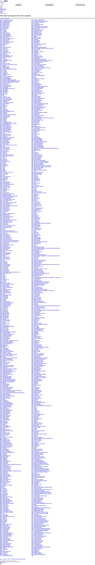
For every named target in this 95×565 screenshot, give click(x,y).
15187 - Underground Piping (36, 242)
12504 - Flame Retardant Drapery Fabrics (38, 127)
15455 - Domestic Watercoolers (36, 275)
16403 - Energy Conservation (36, 440)
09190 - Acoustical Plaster (4, 508)
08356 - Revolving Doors (4, 462)
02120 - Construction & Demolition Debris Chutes (8, 68)
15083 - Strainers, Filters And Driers (37, 186)
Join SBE (1, 12)
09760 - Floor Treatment (35, 25)
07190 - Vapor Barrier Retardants (5, 378)
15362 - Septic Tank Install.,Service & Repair (38, 260)
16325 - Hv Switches (34, 432)
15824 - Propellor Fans (35, 341)
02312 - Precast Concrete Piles (5, 97)
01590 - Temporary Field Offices (5, 52)
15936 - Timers (33, 386)
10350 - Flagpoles (34, 73)
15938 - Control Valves (35, 388)
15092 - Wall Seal (34, 190)
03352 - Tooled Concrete (4, 223)
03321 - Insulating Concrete (4, 215)
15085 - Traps (33, 188)
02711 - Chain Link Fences (4, 151)
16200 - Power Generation (35, 427)
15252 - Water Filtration (35, 253)
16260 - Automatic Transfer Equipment (38, 430)
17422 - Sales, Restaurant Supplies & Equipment (39, 521)
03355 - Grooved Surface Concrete (6, 226)
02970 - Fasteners (3, 180)
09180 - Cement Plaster (4, 507)
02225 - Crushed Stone (4, 84)
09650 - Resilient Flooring (4, 542)
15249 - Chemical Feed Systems (36, 251)
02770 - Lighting (2, 163)
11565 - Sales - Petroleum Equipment (37, 104)
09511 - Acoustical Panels (4, 530)
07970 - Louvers (2, 436)
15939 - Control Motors (35, 389)
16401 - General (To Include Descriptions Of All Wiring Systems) (42, 438)
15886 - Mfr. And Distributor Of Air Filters (38, 370)
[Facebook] (6, 1)
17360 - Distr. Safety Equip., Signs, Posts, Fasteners (39, 512)
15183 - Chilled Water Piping (36, 238)
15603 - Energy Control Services (36, 287)
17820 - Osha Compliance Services (37, 545)
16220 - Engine (33, 429)
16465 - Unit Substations (35, 445)
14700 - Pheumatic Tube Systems (36, 156)
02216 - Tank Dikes (3, 75)
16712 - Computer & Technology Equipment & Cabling (40, 470)
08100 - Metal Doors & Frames (5, 440)
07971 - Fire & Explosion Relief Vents (6, 437)
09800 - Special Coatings (35, 28)
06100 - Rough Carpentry (4, 330)
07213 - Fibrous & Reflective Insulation (6, 387)
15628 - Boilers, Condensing (36, 298)
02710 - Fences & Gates (4, 150)
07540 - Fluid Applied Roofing (5, 413)
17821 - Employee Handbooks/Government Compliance (40, 546)
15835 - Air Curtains (34, 349)
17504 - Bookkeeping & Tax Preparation (38, 526)
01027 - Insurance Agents (4, 27)
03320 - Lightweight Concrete (5, 214)
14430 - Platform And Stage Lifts (36, 154)
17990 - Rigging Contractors (36, 552)
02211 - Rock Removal (4, 72)
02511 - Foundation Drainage (5, 116)
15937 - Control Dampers (35, 387)
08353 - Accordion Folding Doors (5, 461)
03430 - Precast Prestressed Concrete (6, 239)
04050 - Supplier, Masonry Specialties (6, 250)
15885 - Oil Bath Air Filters (35, 369)
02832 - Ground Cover (4, 174)
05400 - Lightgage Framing (4, 313)
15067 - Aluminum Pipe (35, 179)
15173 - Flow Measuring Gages (36, 228)
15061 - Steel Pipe (34, 175)
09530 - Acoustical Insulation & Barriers (6, 533)
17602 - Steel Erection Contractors (37, 541)
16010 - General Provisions (35, 403)
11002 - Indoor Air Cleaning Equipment (38, 98)
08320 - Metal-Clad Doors (4, 456)
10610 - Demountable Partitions (36, 84)
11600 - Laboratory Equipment (36, 105)
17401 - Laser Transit (35, 514)
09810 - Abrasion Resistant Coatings (37, 29)
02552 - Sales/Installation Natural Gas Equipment (8, 123)
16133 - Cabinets (34, 420)
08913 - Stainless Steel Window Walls (6, 501)
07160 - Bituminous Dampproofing (6, 376)
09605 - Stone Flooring (4, 541)
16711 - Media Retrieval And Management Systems (39, 469)
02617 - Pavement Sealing (4, 140)
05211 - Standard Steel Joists (5, 301)
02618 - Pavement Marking (4, 141)
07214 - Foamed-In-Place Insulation (6, 388)
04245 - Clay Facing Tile (4, 267)
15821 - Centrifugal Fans (35, 340)
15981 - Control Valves (35, 395)
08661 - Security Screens (4, 480)
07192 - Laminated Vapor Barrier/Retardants (7, 380)
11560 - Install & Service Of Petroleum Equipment (39, 103)
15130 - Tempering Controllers (36, 211)
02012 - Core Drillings (3, 59)
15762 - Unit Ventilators (35, 327)
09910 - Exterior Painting (35, 40)
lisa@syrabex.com (3, 562)
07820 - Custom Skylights (4, 427)
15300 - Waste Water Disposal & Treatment (38, 254)
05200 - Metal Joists (3, 299)
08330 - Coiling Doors (3, 457)
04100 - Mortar (2, 251)
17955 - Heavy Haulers (35, 550)
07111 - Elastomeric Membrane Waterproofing (8, 370)
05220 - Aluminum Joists (4, 306)
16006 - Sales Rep (34, 400)
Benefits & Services (3, 8)
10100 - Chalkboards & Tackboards (37, 51)
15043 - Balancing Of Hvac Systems (37, 172)
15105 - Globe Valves (34, 197)
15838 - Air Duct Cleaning (35, 350)
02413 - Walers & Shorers (4, 110)
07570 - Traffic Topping (4, 414)
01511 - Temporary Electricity (5, 39)
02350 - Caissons (3, 104)
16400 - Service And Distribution (36, 437)
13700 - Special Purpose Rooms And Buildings (39, 141)
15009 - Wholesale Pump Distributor (37, 164)
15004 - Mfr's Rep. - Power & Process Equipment (39, 162)
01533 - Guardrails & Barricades (5, 47)
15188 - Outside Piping (35, 243)
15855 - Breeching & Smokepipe (36, 364)
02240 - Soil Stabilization (4, 87)
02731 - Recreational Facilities (5, 161)
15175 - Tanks (33, 230)
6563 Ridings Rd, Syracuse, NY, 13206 (6, 561)
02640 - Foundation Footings (5, 147)
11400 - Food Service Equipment (36, 100)
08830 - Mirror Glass (3, 495)
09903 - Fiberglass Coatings (36, 38)
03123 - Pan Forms (3, 191)
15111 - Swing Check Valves (36, 202)
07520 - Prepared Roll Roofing (5, 411)
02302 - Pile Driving (3, 92)
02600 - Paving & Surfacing (4, 130)
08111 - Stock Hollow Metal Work (5, 442)
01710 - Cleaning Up (3, 53)
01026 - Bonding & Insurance (5, 26)
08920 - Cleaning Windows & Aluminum (7, 503)
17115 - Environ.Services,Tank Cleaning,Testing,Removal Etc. (41, 489)
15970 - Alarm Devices (35, 393)
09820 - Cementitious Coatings (36, 30)
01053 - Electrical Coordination (5, 34)
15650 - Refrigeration (34, 304)
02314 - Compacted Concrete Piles (5, 99)
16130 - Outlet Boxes (34, 417)
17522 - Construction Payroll (36, 538)
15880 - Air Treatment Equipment (37, 366)
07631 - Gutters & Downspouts (5, 419)
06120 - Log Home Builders (4, 337)
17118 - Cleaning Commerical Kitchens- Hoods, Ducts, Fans (41, 492)
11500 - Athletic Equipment (35, 101)
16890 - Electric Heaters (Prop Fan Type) (38, 476)
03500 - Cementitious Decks (4, 242)
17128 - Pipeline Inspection (35, 501)
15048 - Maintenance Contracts (36, 173)
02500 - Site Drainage (3, 113)
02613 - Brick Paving (3, 136)
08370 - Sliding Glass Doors (4, 465)
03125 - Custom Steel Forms (4, 192)
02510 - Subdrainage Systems (5, 115)
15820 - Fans (33, 339)
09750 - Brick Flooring (35, 23)
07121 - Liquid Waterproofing (5, 373)
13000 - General (34, 135)
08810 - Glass (2, 487)
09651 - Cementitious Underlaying (5, 543)
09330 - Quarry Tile (3, 517)
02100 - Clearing (3, 62)
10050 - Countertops (34, 50)
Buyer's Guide (2, 10)
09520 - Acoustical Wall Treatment (5, 532)
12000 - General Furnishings (36, 116)
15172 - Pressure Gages (35, 227)
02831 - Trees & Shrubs (4, 173)
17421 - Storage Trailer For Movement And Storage (40, 520)
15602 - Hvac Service (34, 286)
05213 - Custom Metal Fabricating (5, 303)
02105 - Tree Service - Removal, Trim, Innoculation (8, 64)
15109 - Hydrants (34, 200)
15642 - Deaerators (34, 303)
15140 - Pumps (33, 212)
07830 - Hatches (2, 428)
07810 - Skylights (3, 424)
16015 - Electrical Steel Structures (37, 404)
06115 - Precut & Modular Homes (5, 336)
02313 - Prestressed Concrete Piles (5, 98)
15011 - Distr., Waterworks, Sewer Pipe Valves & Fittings (40, 166)
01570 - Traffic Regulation (4, 50)
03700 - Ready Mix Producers (5, 248)
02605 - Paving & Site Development (6, 131)
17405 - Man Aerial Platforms (36, 515)
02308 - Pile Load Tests (4, 93)
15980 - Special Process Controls (36, 394)
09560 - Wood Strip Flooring (5, 538)
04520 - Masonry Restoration (5, 286)
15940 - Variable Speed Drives (36, 390)
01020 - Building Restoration (5, 24)
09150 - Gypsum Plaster (4, 506)
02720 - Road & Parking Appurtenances (7, 155)
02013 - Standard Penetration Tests (6, 60)
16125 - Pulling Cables (35, 416)
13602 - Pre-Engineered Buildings (37, 140)
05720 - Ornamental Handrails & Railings (7, 326)
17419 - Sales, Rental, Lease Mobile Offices (38, 518)
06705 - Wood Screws (3, 364)
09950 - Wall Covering (35, 42)
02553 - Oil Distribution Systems (5, 124)
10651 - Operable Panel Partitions (37, 88)
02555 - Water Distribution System (6, 126)
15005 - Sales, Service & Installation (37, 163)
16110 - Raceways (34, 407)
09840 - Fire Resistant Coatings (36, 34)
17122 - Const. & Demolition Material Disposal (39, 495)
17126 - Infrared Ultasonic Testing (37, 499)
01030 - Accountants (3, 30)
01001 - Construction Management (6, 21)
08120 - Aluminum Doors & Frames (6, 444)
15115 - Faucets (34, 206)
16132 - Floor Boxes (34, 419)
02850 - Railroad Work (4, 178)
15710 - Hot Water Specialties (36, 311)
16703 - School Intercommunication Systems (38, 462)
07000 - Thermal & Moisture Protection (6, 365)
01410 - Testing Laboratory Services (6, 36)
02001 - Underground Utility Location (6, 55)
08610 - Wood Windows (4, 477)
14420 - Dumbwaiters (35, 153)
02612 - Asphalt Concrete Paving (5, 135)
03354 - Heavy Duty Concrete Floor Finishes (7, 225)
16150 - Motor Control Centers (36, 424)
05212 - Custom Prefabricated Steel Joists (7, 302)
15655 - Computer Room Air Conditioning (38, 307)
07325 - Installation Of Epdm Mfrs (6, 402)
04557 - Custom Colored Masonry (5, 292)
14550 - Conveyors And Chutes (36, 155)
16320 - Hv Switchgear (35, 431)
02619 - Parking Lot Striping (5, 142)
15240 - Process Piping (35, 250)
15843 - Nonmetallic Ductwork (36, 355)
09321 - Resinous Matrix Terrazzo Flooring (7, 516)
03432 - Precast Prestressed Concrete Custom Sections (9, 241)
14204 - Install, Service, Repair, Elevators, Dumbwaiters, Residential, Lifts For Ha (45, 148)
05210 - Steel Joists (3, 300)
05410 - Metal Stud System (4, 314)
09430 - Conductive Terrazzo (5, 526)
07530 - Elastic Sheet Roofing (5, 412)
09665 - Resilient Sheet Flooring (5, 545)
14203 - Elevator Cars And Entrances (37, 147)
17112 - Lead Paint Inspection (36, 488)
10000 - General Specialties (35, 49)
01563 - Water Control (4, 48)
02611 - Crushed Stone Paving (5, 134)
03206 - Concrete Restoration (5, 204)
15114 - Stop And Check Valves (36, 205)
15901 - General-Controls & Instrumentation (38, 374)
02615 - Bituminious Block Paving (5, 138)
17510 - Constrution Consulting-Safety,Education (39, 530)
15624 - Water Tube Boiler (35, 294)
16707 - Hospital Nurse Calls (36, 465)
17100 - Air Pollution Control (36, 483)
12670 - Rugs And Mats (35, 130)
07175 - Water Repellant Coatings (5, 377)
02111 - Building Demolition (4, 66)
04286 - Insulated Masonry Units (5, 273)
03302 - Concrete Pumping (4, 210)
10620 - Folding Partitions (35, 85)
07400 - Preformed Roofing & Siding (6, 403)
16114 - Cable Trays (34, 412)
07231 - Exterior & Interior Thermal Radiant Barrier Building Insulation (12, 392)
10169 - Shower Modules (35, 63)
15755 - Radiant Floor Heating (36, 323)
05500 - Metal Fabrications (4, 316)
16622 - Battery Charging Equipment (37, 456)
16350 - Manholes (34, 436)
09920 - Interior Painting (35, 41)
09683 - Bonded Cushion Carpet (5, 551)
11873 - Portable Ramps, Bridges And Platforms (39, 112)
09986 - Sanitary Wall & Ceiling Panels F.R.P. (39, 47)
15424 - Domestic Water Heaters (36, 269)
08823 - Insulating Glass (4, 494)
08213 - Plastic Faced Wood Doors (5, 451)
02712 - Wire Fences (3, 152)
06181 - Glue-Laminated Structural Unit (6, 342)
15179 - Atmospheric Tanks (36, 235)
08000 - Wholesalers (3, 438)
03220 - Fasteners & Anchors (5, 206)
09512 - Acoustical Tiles (4, 531)
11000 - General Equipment (36, 97)
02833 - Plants (2, 175)
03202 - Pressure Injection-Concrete (6, 200)
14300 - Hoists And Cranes (35, 150)
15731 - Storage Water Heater (36, 315)
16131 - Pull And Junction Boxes (36, 418)
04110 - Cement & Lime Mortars (5, 252)
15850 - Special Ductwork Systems (37, 361)
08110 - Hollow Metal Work (4, 441)
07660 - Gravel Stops (3, 420)
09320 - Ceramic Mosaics (4, 515)
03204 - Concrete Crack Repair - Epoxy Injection (8, 202)
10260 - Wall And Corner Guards (37, 68)
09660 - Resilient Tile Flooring (5, 544)
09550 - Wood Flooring (4, 537)
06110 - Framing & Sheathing (5, 332)
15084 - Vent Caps (34, 187)
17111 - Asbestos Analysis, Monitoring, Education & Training (41, 487)
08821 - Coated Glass (3, 492)
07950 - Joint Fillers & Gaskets (5, 432)
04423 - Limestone (3, 277)
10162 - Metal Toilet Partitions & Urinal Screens (39, 61)
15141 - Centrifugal (34, 213)
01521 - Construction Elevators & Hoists (6, 41)
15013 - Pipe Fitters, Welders (36, 168)
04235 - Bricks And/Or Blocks (5, 265)
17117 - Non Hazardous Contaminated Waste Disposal (40, 491)
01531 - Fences (2, 46)
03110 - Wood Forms (3, 188)
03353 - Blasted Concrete (4, 224)
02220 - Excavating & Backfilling (5, 78)
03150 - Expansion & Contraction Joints (6, 197)
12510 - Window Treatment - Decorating (38, 129)
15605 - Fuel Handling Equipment (37, 288)
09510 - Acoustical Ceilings (4, 529)
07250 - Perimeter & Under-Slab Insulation (7, 395)
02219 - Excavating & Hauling (5, 77)
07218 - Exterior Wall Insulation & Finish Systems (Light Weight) (11, 390)
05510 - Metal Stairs (3, 318)
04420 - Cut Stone (3, 275)
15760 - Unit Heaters (34, 325)
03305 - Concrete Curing (4, 211)
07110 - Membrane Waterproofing (5, 369)
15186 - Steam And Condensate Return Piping (39, 241)
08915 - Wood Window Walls (5, 502)
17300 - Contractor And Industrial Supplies (38, 505)
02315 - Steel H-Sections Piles (5, 100)
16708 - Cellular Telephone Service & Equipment (39, 466)
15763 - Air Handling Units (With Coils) (38, 328)
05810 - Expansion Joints (4, 327)
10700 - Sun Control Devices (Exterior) (37, 92)
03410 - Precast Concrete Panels (5, 235)
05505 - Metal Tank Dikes (4, 317)
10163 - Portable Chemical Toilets (37, 62)
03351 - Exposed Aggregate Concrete (6, 222)
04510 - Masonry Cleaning (4, 285)
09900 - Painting (34, 36)
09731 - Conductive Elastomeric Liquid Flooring (39, 21)
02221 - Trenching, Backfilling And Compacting (8, 79)
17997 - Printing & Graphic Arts (36, 553)
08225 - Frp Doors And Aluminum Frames (7, 452)
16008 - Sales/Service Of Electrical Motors (38, 402)
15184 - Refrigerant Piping (35, 239)
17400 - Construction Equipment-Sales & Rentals (39, 513)
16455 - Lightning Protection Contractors (38, 443)
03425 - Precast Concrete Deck (5, 238)
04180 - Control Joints (3, 261)
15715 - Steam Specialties (35, 312)
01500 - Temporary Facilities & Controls (7, 38)
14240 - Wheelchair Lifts (35, 149)
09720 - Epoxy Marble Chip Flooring (6, 555)
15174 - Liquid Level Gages (36, 229)
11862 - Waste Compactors (35, 109)
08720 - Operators (3, 483)
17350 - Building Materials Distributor (37, 508)
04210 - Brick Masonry (4, 263)
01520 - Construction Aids (4, 40)
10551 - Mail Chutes (34, 79)
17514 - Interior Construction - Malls (37, 533)
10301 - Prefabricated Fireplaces (36, 72)
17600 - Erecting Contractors (36, 539)
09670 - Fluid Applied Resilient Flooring (6, 546)
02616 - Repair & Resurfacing (5, 139)
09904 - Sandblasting (34, 39)
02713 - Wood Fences (3, 153)
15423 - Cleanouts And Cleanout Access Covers (39, 268)
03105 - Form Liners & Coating (5, 187)
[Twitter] (4, 1)
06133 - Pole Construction (4, 339)
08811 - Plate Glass (3, 488)
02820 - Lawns (2, 167)
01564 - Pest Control (3, 49)
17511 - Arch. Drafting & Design (36, 531)
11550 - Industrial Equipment (36, 102)
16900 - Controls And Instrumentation (37, 477)
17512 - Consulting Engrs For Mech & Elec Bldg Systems (41, 532)
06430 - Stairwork (3, 361)
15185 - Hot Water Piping (35, 240)
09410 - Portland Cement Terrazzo (6, 524)
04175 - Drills (2, 260)
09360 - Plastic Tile (3, 521)
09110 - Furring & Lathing (4, 505)
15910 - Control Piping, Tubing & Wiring (38, 376)
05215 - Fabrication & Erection (5, 305)
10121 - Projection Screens (35, 53)
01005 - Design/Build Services (5, 22)
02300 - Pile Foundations (4, 91)
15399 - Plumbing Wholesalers (36, 262)
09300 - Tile (2, 513)
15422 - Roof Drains (34, 267)
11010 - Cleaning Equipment (36, 99)
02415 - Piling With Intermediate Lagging (7, 111)
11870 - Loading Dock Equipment (37, 110)
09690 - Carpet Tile (3, 553)
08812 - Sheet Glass (3, 489)
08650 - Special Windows (4, 478)
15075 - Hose (33, 181)
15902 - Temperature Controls (36, 375)
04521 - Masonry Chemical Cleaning (6, 287)
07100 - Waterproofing (4, 367)
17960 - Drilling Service (35, 551)
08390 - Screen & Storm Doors (5, 468)
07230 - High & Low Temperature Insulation (7, 391)
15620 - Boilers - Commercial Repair (37, 292)
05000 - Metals (2, 293)
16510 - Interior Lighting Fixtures (37, 449)
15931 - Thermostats (34, 381)
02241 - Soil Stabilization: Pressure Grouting (7, 88)
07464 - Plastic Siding (3, 407)
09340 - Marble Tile (3, 518)
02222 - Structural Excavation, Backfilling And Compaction (10, 80)
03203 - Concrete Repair (4, 201)
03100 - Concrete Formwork (5, 186)
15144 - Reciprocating (35, 215)
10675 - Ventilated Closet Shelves (36, 90)
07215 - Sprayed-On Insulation (5, 389)
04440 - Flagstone (3, 281)
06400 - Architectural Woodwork (5, 350)
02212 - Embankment (3, 73)
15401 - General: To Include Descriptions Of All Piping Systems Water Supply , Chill (45, 264)
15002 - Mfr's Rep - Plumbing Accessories (38, 160)
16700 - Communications (35, 458)
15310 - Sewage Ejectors (35, 256)
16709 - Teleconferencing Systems (37, 467)
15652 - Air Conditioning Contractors (37, 306)
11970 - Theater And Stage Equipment (37, 115)
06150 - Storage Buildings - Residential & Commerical (9, 340)
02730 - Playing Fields (3, 160)
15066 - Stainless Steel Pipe (35, 178)
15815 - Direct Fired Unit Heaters (37, 338)
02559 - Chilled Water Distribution (6, 129)
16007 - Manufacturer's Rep (36, 401)
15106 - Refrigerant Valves (35, 198)
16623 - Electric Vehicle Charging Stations (38, 457)
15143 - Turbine (34, 214)
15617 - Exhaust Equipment (36, 291)
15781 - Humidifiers (34, 331)
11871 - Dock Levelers (35, 111)
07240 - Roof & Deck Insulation (5, 394)
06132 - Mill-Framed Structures (5, 338)
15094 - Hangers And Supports (36, 191)
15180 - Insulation (34, 236)
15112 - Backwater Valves (35, 203)
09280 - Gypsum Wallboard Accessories (6, 512)
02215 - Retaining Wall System (5, 74)
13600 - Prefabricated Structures (36, 138)
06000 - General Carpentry (4, 329)
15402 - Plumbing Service (35, 265)
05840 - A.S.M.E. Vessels (4, 328)
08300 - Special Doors (3, 453)
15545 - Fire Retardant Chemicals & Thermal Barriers (40, 281)
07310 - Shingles (2, 399)
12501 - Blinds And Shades (35, 124)
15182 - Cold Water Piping (35, 237)
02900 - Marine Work (3, 179)
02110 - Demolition (3, 65)
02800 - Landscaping (3, 164)
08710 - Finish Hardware (4, 482)
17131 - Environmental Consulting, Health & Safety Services (41, 503)
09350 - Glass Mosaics (3, 520)
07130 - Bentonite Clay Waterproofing (6, 374)
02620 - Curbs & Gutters (4, 143)
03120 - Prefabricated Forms (5, 189)
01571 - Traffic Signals (3, 51)
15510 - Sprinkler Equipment (36, 278)
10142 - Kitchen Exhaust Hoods (36, 55)
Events (1, 11)
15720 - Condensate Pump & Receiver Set (38, 313)
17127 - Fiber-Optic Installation (36, 500)
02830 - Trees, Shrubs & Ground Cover (6, 172)
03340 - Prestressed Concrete (5, 218)
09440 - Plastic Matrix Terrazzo (5, 527)
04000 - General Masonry (4, 249)
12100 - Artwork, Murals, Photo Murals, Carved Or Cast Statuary (42, 117)
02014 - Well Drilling (3, 61)
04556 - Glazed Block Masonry (5, 291)
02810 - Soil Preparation (4, 165)
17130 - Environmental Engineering (37, 502)
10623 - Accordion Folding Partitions (37, 87)
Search (2, 18)
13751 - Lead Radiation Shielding (37, 142)
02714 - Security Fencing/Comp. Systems (7, 154)
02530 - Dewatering (3, 118)
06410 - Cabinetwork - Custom (5, 352)
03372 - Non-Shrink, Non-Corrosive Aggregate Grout (9, 231)
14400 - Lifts (33, 151)
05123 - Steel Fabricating (4, 298)
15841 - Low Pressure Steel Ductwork (37, 353)
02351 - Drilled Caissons (4, 105)
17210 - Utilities (34, 504)
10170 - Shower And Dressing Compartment (38, 64)
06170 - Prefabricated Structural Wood (6, 341)
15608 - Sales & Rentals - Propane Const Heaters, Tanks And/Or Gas (42, 290)
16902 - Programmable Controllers (37, 479)
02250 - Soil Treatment (4, 90)
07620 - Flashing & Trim (4, 417)
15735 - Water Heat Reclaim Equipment (38, 317)
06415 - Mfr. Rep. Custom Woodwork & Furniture (8, 354)
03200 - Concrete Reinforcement (5, 198)
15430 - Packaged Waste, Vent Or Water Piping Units (40, 273)
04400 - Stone (2, 274)
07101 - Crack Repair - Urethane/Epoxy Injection (8, 368)
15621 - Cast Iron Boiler (35, 293)
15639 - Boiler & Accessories (36, 300)
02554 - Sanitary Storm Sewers (5, 125)
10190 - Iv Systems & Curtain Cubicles (37, 66)
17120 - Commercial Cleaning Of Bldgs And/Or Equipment (41, 493)
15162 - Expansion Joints (35, 224)
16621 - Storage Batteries (35, 455)
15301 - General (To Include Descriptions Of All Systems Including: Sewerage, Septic (45, 255)
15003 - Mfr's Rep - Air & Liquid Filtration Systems (40, 161)
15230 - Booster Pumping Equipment (37, 249)
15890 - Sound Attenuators (35, 373)
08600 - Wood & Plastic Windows (5, 476)
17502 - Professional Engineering (36, 524)
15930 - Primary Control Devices (36, 380)
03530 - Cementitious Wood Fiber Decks (6, 244)
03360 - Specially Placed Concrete (5, 227)
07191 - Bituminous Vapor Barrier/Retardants (7, 379)
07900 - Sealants (2, 431)
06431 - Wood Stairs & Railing (5, 362)
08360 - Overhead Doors (4, 463)
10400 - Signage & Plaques (35, 74)
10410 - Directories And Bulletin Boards (38, 75)
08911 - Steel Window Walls (4, 499)
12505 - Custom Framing (35, 128)
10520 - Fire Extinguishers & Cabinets (37, 78)
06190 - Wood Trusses (3, 344)
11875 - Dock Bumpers (35, 114)
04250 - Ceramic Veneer (4, 268)
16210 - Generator (34, 428)
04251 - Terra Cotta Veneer (4, 269)
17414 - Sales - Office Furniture (36, 517)
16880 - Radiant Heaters (35, 475)
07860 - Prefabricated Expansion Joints (6, 430)
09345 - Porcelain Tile (3, 519)
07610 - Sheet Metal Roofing (4, 416)
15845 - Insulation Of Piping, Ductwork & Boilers (39, 357)
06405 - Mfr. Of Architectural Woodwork (7, 351)
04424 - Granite (2, 278)
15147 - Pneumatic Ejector (35, 218)
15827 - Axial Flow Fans (35, 342)
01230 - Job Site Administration (5, 35)
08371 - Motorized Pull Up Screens (6, 466)
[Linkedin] (7, 1)
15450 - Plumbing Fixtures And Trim (37, 274)
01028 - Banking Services (4, 28)
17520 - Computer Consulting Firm (37, 537)
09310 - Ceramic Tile (3, 514)
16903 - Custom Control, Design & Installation (39, 480)
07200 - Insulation (3, 382)
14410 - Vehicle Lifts (34, 152)
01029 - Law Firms (3, 29)
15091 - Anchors (34, 189)
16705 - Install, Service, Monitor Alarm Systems (39, 463)
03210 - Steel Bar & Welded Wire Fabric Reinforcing (9, 205)
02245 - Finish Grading (4, 89)
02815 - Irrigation (3, 166)
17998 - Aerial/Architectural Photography (38, 554)
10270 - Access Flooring (35, 71)
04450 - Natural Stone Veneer (5, 282)
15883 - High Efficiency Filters (36, 368)
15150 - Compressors (34, 219)
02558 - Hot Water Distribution (5, 128)
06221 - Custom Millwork (4, 348)
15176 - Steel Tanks (34, 231)
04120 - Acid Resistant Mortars (5, 253)
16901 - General (34, 478)
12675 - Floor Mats (34, 131)
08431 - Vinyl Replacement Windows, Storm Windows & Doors (10, 470)
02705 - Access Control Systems (5, 149)
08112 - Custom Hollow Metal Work (6, 443)
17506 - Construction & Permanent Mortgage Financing (40, 528)
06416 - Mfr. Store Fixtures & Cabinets (6, 355)
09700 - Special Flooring (4, 554)
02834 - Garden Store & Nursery (5, 176)
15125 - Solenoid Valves (35, 210)
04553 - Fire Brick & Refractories (5, 289)
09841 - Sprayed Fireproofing (36, 35)
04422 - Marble (2, 276)
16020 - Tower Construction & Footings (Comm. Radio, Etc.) (41, 405)
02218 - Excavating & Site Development (6, 76)
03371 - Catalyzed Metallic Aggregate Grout (7, 230)
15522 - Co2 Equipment (35, 279)
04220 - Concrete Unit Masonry (5, 264)
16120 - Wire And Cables (35, 413)
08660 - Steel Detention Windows (5, 479)
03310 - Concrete (3, 212)
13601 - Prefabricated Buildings (36, 139)
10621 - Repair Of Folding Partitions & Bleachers (39, 86)
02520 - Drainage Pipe (3, 117)
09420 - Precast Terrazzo (4, 525)
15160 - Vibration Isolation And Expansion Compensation (41, 223)
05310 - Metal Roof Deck (4, 311)
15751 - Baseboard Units (35, 319)
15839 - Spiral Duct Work (35, 351)
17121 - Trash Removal (35, 494)
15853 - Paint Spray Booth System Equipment (39, 363)
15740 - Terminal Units (35, 318)
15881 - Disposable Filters (35, 367)
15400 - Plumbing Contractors (36, 263)
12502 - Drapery (34, 125)
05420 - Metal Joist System (4, 315)
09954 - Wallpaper (34, 46)
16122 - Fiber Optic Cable (35, 415)
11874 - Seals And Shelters (35, 113)
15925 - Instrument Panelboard (36, 379)
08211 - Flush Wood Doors (4, 449)
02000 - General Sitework (4, 54)
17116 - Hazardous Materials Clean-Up (37, 490)
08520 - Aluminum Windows (5, 474)
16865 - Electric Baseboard (35, 474)
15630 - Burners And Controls (36, 299)
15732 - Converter (34, 316)
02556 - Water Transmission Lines (5, 127)
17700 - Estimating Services (36, 543)
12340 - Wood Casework (35, 122)
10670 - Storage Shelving (35, 89)
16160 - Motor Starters (35, 425)
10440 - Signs (33, 76)
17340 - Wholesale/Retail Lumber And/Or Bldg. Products (41, 507)
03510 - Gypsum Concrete (4, 243)
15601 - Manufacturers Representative (37, 285)
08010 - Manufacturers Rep (4, 439)
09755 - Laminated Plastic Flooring (37, 24)
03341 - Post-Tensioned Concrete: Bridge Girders (8, 219)
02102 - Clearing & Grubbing (5, 63)
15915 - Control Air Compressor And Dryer (38, 377)
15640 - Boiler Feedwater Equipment (37, 301)
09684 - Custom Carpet (4, 552)
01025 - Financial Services (4, 25)
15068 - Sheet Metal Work (35, 180)
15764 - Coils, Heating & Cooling (36, 329)
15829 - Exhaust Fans (35, 343)
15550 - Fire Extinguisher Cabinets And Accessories (40, 282)
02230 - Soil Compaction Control (5, 86)
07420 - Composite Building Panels (6, 406)
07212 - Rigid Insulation (4, 386)
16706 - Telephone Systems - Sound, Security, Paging (40, 464)
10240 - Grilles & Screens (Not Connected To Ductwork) (40, 67)
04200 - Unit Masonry (3, 262)
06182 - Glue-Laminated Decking (5, 343)
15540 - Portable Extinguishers (36, 280)
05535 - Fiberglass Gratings (4, 323)
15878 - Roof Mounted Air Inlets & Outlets (38, 365)
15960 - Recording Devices (35, 392)
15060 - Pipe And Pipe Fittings (36, 174)
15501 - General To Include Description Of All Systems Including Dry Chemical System (45, 277)
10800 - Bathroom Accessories (36, 93)
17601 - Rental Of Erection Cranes (37, 540)
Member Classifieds (3, 13)
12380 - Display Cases (35, 123)
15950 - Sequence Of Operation (36, 391)
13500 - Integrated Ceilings (35, 137)
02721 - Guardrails (3, 156)
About (1, 7)
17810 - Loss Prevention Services (36, 544)
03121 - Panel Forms (3, 190)
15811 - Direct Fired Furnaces (36, 336)
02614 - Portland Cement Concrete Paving (7, 137)
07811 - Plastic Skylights (4, 425)
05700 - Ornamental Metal (4, 325)
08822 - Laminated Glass (4, 493)
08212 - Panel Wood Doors (4, 450)
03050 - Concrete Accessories (5, 185)
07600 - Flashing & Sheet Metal (5, 415)
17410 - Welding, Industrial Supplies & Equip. (39, 516)
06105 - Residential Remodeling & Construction (8, 331)
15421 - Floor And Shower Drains (37, 266)
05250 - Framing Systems (4, 307)
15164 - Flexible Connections (36, 225)
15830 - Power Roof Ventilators (36, 344)
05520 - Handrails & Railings (5, 319)
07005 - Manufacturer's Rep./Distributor (7, 366)
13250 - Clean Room (34, 136)
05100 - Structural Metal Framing (5, 294)
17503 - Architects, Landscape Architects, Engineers (40, 525)
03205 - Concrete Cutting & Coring (6, 203)
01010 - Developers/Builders (4, 23)
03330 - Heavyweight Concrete (5, 217)
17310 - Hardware (34, 506)
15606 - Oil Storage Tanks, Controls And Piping (39, 289)
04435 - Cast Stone (3, 280)
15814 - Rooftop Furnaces (35, 337)
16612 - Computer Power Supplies (37, 453)
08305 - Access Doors (3, 454)
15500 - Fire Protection (35, 276)
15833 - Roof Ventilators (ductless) (37, 348)
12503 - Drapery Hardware (36, 126)
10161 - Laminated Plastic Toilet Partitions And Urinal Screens (41, 60)
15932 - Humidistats (34, 382)
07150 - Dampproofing (4, 375)
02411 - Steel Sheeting (3, 109)
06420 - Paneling (3, 356)
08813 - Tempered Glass (4, 490)
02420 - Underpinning (3, 112)
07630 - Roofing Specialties (4, 418)
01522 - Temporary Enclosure (5, 42)
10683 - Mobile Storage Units (36, 91)
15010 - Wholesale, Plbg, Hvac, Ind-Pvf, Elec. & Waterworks (41, 165)
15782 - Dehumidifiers (35, 332)
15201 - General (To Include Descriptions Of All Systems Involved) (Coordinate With (45, 248)
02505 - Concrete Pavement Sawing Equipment (8, 114)
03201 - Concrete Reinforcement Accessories (7, 199)
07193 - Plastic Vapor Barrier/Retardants (7, 381)
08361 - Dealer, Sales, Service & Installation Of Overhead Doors (10, 464)
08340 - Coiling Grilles (3, 458)
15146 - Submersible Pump (35, 217)
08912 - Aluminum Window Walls (5, 500)
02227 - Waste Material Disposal (5, 85)
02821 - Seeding (2, 168)
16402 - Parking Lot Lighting (36, 439)
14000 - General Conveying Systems (37, 143)
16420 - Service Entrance (35, 441)
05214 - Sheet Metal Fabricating (5, 304)
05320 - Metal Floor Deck (4, 312)
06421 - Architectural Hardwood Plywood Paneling (8, 357)
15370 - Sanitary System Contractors (37, 261)
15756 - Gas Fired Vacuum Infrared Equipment (39, 324)
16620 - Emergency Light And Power (37, 454)
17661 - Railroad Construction (36, 542)
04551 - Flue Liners (3, 288)
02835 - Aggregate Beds (4, 177)
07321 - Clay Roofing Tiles (4, 401)
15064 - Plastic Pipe (34, 177)
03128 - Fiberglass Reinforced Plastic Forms (7, 193)
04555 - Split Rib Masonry (4, 290)
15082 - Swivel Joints (34, 185)
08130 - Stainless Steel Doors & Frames (6, 445)
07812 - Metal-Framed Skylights (5, 426)
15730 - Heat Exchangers (35, 314)
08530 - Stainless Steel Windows (5, 475)
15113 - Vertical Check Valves (36, 204)
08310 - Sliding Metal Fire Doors (5, 455)
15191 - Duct (33, 244)
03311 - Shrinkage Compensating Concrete (7, 213)
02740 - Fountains (3, 162)
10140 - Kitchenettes (34, 54)
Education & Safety (3, 9)
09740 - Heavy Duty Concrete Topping (37, 22)
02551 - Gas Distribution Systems (5, 122)
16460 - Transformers (35, 444)
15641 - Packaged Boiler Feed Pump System (38, 302)
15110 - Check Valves (34, 201)
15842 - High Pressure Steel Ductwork (37, 354)
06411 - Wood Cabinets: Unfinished (6, 353)
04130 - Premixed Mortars (4, 254)
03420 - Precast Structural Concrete (6, 237)
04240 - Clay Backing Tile (4, 266)
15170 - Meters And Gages (35, 226)
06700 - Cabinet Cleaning (4, 363)
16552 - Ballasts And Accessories (36, 450)
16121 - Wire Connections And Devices (37, 414)
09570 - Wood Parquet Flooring (5, 539)
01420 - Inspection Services (4, 37)
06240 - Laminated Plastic (4, 349)
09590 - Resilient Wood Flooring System (6, 540)
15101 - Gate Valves (34, 193)
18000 (32, 555)
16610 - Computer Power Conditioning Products (39, 452)
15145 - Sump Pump (34, 216)
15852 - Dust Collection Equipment (37, 362)
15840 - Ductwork (34, 352)
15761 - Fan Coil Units (35, 326)
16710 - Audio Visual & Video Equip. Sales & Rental (40, 468)
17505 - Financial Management (36, 527)
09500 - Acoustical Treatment (5, 528)
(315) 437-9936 (17, 561)
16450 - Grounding (34, 442)
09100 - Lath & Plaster (4, 504)
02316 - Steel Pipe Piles (4, 101)
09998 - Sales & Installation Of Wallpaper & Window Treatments (42, 48)
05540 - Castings (2, 324)
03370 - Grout (2, 229)
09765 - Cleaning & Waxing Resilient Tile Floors (39, 26)
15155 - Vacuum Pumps (35, 222)
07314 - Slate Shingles (3, 400)
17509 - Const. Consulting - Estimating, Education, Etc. (40, 529)
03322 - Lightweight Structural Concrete (7, 216)
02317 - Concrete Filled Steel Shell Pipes (6, 102)
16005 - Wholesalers (34, 399)
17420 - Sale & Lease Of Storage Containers (38, 519)
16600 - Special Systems (35, 451)
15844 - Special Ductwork (35, 356)
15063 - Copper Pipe (34, 176)
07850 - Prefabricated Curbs (5, 429)
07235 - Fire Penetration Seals (5, 393)
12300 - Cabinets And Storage (36, 118)
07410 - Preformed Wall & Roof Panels (6, 404)
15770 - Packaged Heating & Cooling (37, 330)
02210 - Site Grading (3, 71)
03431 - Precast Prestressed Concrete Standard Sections (9, 240)
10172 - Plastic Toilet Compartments (37, 65)
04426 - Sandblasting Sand (4, 279)
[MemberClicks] (5, 564)
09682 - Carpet (2, 550)
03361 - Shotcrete (3, 228)
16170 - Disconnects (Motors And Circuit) (38, 426)
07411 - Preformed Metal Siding (5, 405)
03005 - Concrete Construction (5, 181)
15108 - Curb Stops (34, 199)
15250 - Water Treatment (35, 252)
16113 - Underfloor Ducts (35, 411)
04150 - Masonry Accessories (5, 256)
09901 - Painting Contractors (36, 37)
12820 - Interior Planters (35, 134)
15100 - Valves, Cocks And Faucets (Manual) (38, 192)
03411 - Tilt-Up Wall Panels (4, 236)
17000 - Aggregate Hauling (35, 481)
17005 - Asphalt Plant (35, 482)
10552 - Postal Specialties (35, 80)
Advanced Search (6, 18)
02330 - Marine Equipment (4, 103)
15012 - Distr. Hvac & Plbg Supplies (37, 167)
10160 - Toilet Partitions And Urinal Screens (38, 59)
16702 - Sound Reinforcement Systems (37, 461)
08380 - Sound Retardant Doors (5, 467)
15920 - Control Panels (35, 378)
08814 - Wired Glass (3, 491)
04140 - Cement (2, 255)
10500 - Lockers (34, 77)
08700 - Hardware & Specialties (5, 481)
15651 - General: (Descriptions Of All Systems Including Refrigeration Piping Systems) (45, 305)
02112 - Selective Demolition (4, 67)
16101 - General (34, 406)
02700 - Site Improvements (4, 148)
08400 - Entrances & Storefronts (5, 469)
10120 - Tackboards (34, 52)
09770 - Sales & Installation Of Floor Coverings (39, 27)
